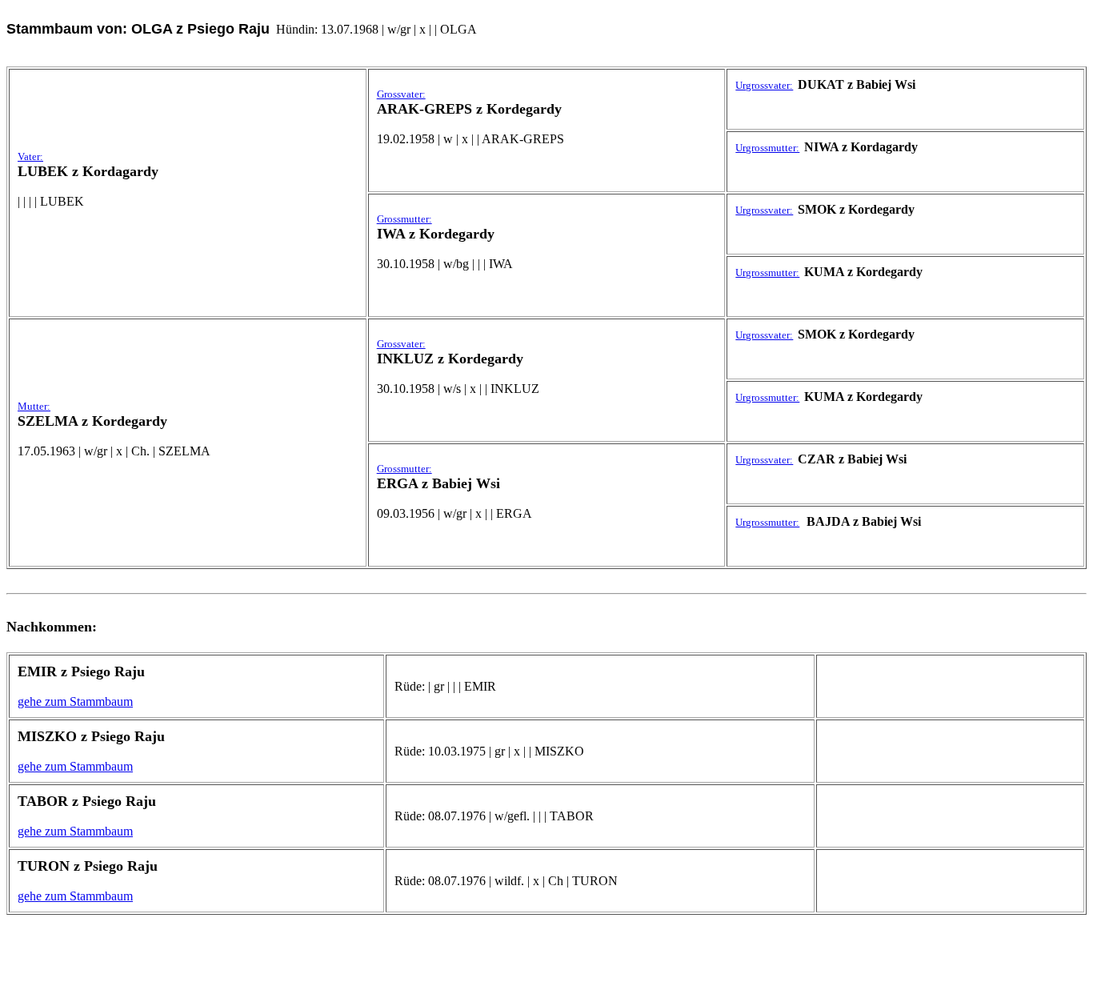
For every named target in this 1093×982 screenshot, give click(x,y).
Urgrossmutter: (767, 148)
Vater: (30, 156)
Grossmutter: (404, 219)
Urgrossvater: (764, 85)
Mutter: (34, 406)
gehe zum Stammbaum (75, 701)
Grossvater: (401, 94)
